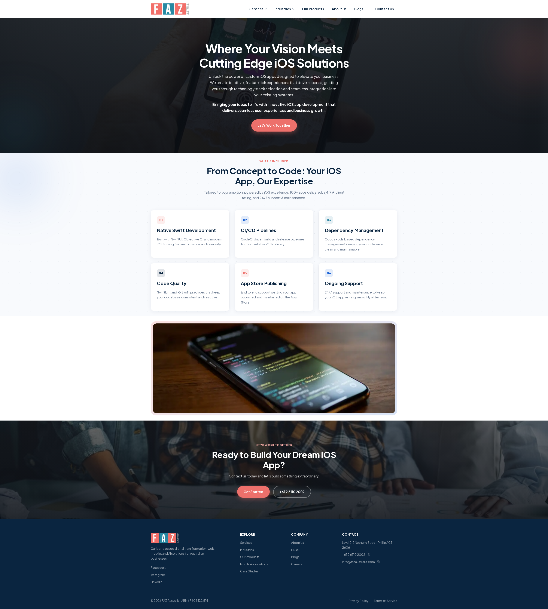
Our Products (313, 9)
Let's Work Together (274, 125)
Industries (283, 9)
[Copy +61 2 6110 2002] (368, 554)
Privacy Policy (359, 601)
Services (256, 9)
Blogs (358, 9)
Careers (296, 564)
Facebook (158, 567)
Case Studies (249, 571)
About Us (339, 9)
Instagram (158, 575)
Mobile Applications (254, 564)
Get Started (253, 492)
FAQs (295, 550)
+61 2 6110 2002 (292, 492)
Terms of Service (385, 601)
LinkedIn (156, 582)
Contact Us (384, 9)
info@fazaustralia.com (358, 562)
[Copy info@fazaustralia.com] (378, 561)
